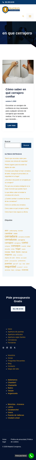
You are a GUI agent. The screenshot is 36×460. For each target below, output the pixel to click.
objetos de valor (10, 258)
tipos (12, 270)
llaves (18, 252)
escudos (7, 249)
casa (15, 233)
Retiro (10, 388)
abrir (6, 230)
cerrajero (9, 243)
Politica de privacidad (18, 439)
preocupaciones (13, 260)
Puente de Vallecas (16, 415)
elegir (29, 246)
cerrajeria (21, 240)
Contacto (11, 366)
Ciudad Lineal (14, 418)
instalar (7, 252)
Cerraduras (12, 340)
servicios (7, 270)
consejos (15, 245)
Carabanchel (13, 410)
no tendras (19, 255)
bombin (20, 230)
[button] (23, 16)
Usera (10, 412)
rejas (20, 263)
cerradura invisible (24, 237)
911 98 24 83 (9, 2)
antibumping (13, 230)
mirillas (14, 255)
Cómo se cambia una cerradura (15, 205)
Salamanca (12, 380)
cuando (23, 246)
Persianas (12, 343)
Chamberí (12, 383)
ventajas (18, 270)
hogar (18, 249)
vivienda (25, 270)
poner (6, 260)
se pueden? (20, 267)
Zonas (10, 358)
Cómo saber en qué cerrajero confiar (16, 93)
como (25, 242)
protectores (22, 260)
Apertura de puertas (16, 332)
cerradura (11, 236)
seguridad (10, 266)
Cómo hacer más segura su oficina (16, 212)
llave (13, 252)
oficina (18, 258)
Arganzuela (13, 393)
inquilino (24, 249)
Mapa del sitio (13, 369)
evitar (13, 249)
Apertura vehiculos (15, 334)
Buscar (7, 141)
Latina (10, 407)
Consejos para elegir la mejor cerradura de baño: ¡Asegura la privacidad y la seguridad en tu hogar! (17, 173)
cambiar (8, 233)
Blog (9, 363)
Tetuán (11, 391)
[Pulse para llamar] (31, 455)
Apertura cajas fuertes (16, 337)
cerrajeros (17, 243)
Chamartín (12, 385)
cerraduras (11, 239)
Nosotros (11, 355)
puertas (8, 263)
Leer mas (12, 125)
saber (28, 264)
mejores (8, 255)
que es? (15, 264)
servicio (26, 267)
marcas (24, 252)
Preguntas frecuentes (16, 361)
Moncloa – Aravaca (16, 404)
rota (23, 264)
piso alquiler (24, 257)
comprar (7, 246)
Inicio (10, 329)
